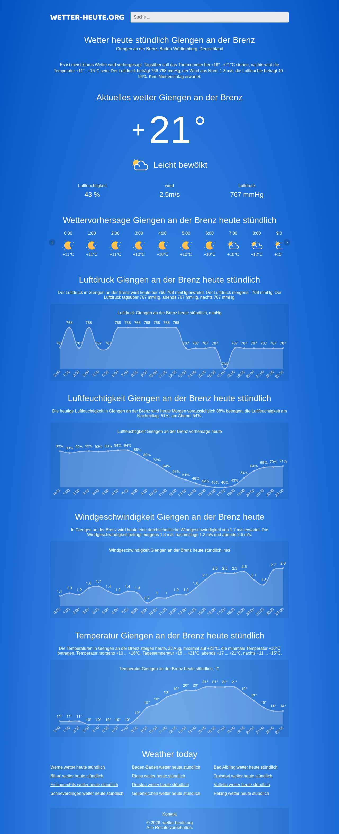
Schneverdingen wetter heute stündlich (86, 793)
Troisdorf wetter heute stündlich (243, 776)
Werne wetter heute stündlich (77, 767)
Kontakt (169, 814)
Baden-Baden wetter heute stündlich (166, 767)
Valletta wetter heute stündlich (242, 784)
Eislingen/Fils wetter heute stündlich (84, 784)
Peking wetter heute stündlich (241, 793)
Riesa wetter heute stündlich (158, 776)
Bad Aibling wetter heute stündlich (246, 767)
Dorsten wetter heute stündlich (160, 784)
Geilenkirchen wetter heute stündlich (166, 793)
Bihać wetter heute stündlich (76, 776)
